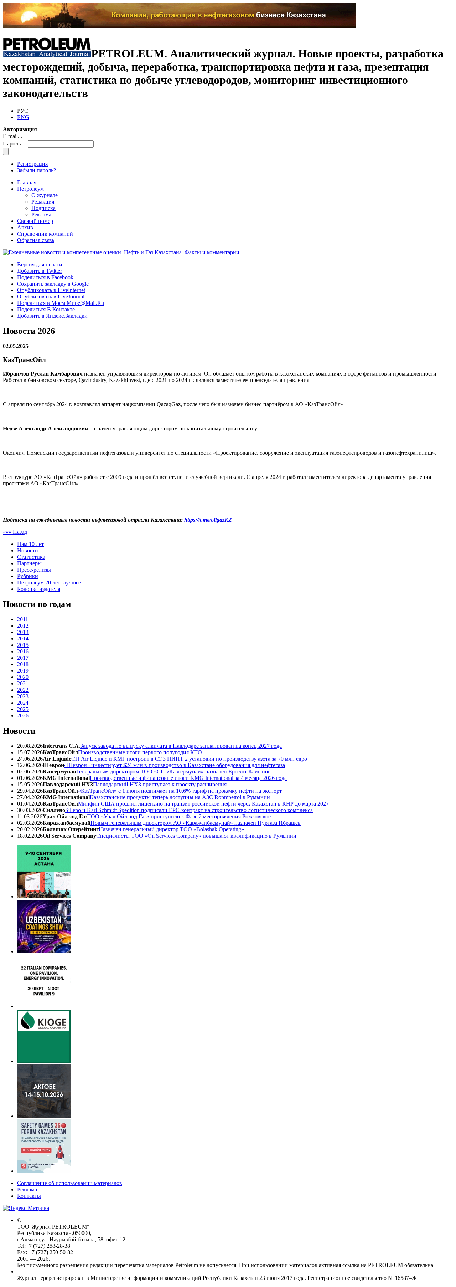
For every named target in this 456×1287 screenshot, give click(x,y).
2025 (22, 709)
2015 (22, 645)
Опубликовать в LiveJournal (50, 296)
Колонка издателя (38, 589)
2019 (22, 671)
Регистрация (32, 164)
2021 (22, 683)
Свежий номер (35, 221)
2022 (22, 690)
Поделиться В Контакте (46, 309)
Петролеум (30, 189)
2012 (22, 626)
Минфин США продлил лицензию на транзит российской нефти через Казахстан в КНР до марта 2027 (203, 804)
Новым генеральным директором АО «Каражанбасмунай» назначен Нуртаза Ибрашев (195, 823)
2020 (22, 677)
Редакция (42, 202)
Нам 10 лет (30, 544)
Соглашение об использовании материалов (69, 1183)
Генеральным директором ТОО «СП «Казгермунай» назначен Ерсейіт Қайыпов (173, 771)
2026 (22, 716)
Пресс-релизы (34, 570)
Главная (26, 182)
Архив (25, 227)
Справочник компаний (45, 234)
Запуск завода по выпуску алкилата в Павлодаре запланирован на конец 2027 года (181, 746)
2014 (22, 638)
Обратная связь (35, 240)
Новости (27, 550)
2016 (22, 651)
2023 (22, 696)
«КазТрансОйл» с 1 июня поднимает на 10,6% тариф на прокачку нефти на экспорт (180, 791)
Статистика (31, 557)
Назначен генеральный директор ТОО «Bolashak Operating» (171, 829)
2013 (22, 632)
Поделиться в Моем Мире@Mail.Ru (60, 303)
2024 (22, 703)
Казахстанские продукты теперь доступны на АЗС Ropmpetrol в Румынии (180, 797)
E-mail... (12, 136)
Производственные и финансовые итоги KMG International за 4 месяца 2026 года (188, 778)
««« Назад (15, 532)
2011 (22, 619)
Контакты (29, 1196)
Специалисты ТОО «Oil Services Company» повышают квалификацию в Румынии (196, 836)
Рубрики (27, 576)
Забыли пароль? (36, 170)
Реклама (41, 214)
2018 (22, 664)
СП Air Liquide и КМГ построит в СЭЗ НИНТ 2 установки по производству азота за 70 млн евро (189, 759)
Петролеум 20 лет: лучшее (49, 582)
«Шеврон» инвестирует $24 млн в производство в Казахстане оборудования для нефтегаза (174, 765)
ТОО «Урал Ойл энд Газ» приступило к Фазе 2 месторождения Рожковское (179, 816)
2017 (22, 658)
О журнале (44, 195)
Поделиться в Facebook (45, 277)
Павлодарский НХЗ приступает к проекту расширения (160, 784)
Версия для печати (39, 264)
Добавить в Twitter (39, 271)
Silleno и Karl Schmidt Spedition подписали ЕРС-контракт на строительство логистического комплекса (189, 810)
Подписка (43, 208)
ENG (23, 117)
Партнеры (29, 563)
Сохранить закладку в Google (53, 284)
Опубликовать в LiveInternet (51, 290)
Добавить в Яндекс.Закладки (52, 316)
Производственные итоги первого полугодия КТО (140, 752)
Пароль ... (14, 144)
